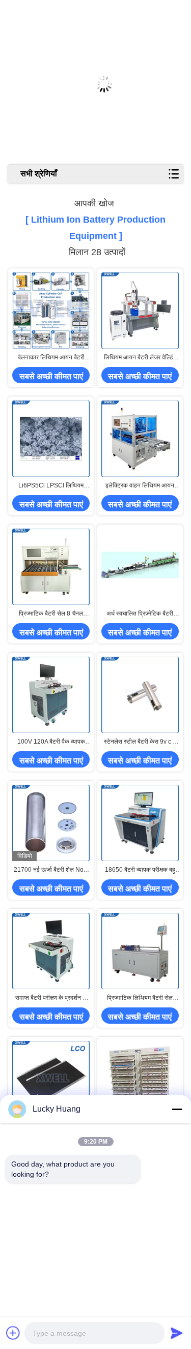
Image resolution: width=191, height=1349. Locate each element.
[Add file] (13, 1333)
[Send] (177, 1333)
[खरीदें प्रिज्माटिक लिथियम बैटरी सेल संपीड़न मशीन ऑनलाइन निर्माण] (140, 951)
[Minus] (177, 1109)
